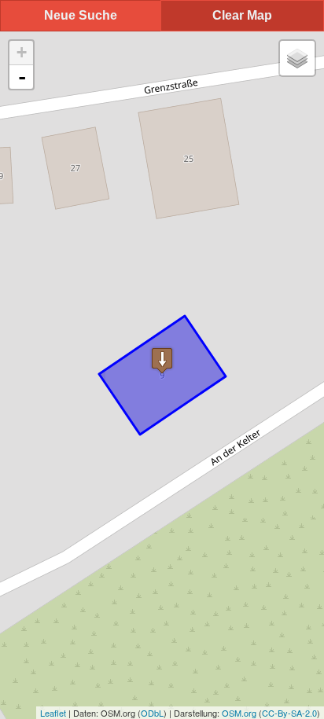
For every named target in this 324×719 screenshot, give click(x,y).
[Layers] (297, 58)
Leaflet (53, 712)
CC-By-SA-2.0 (289, 712)
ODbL (152, 712)
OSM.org (239, 712)
